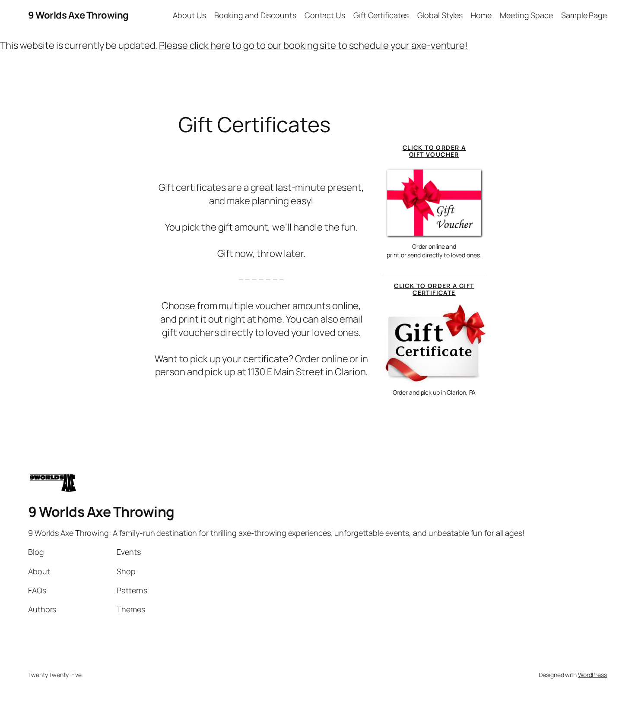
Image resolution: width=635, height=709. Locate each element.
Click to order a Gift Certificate (434, 289)
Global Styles (440, 15)
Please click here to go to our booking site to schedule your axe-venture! (313, 45)
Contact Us (325, 15)
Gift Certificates (381, 15)
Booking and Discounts (255, 15)
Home (481, 15)
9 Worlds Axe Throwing (78, 15)
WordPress (592, 675)
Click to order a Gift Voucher (434, 150)
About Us (189, 15)
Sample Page (584, 15)
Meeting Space (526, 15)
